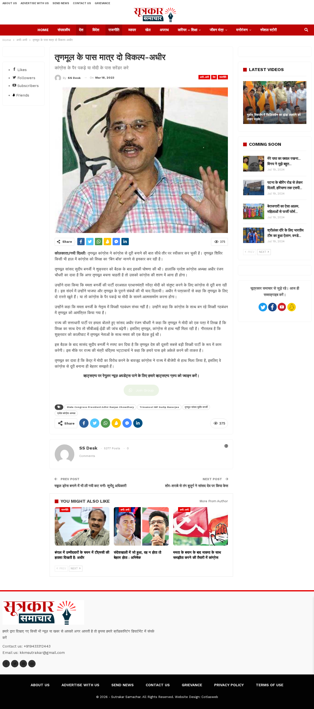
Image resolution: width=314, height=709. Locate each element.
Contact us (82, 3)
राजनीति (113, 30)
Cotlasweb (209, 697)
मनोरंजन (242, 30)
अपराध (164, 30)
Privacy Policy (229, 685)
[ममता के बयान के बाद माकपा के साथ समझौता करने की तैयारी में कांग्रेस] (200, 526)
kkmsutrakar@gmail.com (42, 652)
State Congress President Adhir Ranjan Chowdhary (100, 407)
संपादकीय (64, 30)
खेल (148, 30)
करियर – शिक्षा (187, 30)
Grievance (102, 3)
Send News (60, 3)
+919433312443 (37, 646)
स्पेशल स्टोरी (268, 30)
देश (81, 30)
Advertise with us (35, 3)
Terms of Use (269, 685)
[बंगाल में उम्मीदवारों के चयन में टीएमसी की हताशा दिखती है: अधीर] (82, 526)
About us (9, 3)
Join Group (145, 390)
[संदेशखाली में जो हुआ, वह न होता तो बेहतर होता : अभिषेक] (141, 526)
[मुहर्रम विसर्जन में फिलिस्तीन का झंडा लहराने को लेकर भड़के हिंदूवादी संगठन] (275, 102)
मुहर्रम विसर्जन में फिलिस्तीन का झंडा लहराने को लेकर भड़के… (274, 117)
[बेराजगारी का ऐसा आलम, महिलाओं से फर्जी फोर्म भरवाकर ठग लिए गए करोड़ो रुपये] (253, 211)
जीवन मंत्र (217, 30)
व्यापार (132, 30)
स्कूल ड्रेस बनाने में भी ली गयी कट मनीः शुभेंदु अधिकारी (90, 486)
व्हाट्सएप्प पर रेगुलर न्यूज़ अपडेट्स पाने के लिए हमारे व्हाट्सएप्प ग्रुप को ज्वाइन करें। (141, 376)
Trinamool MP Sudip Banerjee (159, 407)
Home (43, 30)
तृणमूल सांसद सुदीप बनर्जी (196, 407)
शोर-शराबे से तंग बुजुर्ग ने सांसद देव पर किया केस (196, 486)
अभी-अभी (204, 77)
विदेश (95, 30)
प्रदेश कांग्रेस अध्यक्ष (66, 413)
